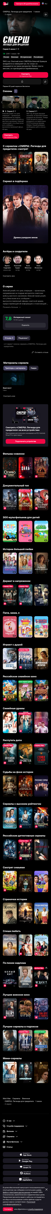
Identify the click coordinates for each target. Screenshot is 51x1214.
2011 (8, 54)
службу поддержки (35, 1209)
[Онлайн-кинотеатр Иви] (6, 3)
